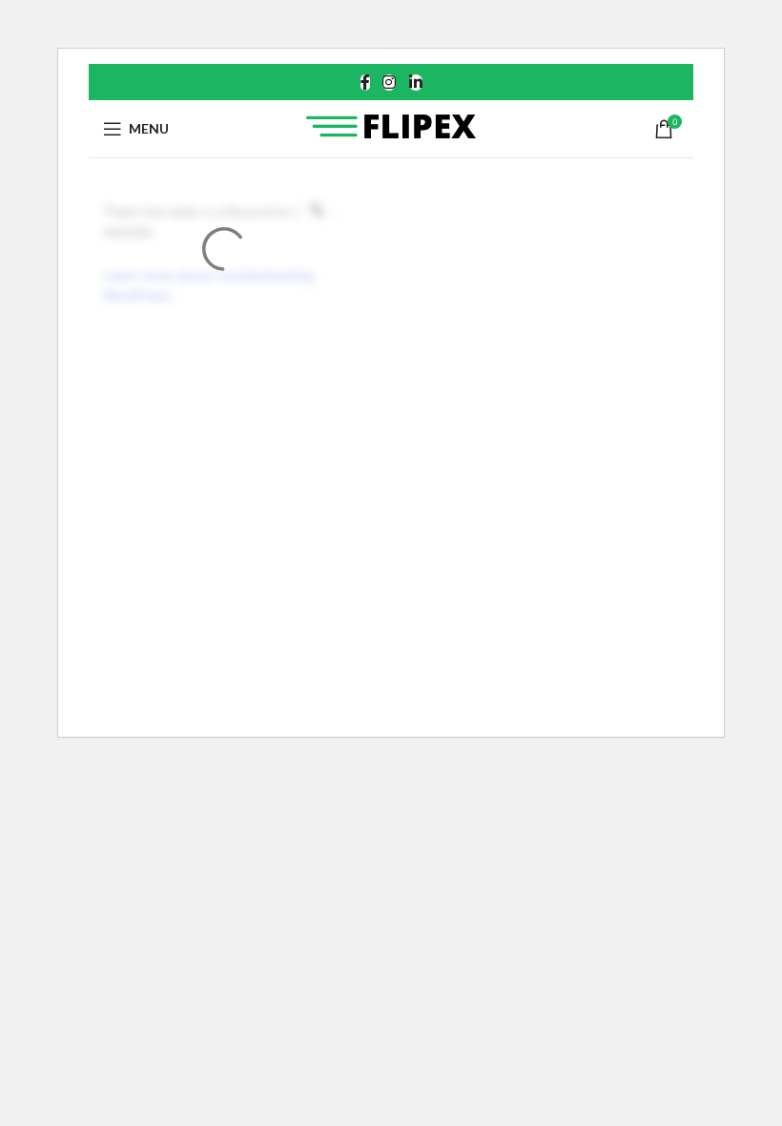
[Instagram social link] (389, 82)
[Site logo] (391, 126)
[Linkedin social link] (415, 82)
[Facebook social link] (365, 82)
